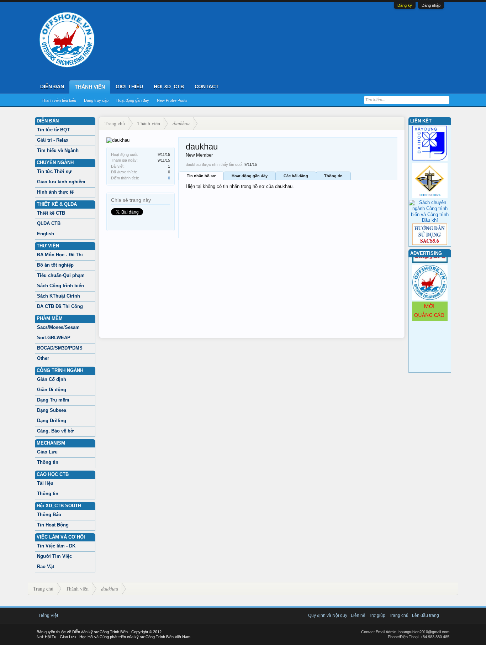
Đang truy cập (96, 100)
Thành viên (90, 87)
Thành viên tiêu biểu (59, 100)
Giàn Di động (51, 389)
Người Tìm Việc (54, 556)
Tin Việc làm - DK (56, 546)
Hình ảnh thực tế (55, 192)
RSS (445, 615)
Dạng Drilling (51, 420)
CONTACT (207, 86)
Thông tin (47, 462)
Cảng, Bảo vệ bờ (55, 431)
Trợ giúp (377, 615)
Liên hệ (358, 615)
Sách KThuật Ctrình (58, 296)
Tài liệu (45, 483)
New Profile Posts (172, 100)
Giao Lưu (47, 452)
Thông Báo (49, 514)
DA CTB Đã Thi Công (60, 306)
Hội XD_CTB (169, 86)
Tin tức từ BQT (53, 129)
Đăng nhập (431, 5)
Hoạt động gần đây (132, 100)
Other (43, 358)
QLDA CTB (48, 223)
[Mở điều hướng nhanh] (398, 123)
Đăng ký (404, 5)
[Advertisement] (251, 288)
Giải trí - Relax (52, 140)
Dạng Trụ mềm (53, 400)
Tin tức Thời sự (54, 171)
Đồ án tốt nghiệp (55, 265)
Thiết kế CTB (51, 213)
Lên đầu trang (425, 615)
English (45, 233)
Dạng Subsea (51, 410)
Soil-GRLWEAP (53, 337)
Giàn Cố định (51, 379)
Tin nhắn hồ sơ (201, 176)
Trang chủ (398, 615)
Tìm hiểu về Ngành (58, 150)
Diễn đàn (52, 86)
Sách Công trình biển (60, 285)
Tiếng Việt (48, 615)
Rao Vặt (45, 566)
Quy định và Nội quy (327, 615)
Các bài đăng (296, 176)
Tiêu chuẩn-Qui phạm (61, 275)
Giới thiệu (129, 86)
